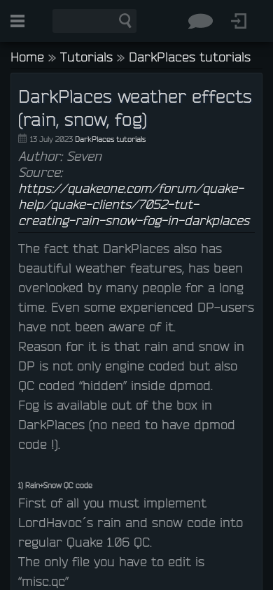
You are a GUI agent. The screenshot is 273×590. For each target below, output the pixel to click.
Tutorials (86, 56)
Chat (200, 21)
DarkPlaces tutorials (190, 56)
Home (27, 56)
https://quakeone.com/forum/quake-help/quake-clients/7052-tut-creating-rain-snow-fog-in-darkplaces (133, 204)
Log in (238, 21)
